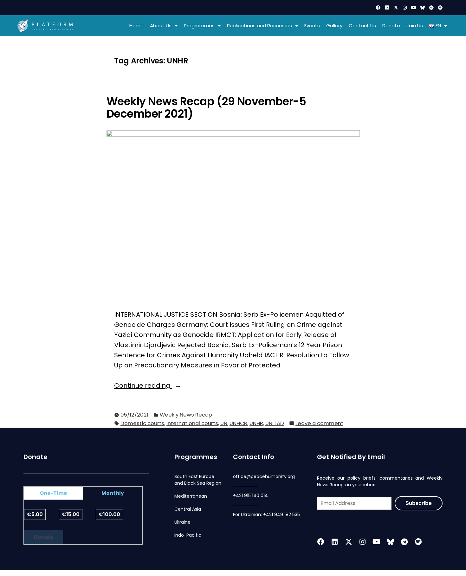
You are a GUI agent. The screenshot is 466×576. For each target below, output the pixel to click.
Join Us (414, 25)
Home (136, 25)
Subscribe (418, 503)
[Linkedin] (387, 7)
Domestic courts (142, 423)
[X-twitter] (396, 7)
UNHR (256, 423)
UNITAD (274, 423)
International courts (192, 423)
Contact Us (362, 25)
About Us (161, 25)
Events (312, 25)
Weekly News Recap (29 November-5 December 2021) (206, 107)
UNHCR (238, 423)
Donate (391, 25)
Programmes (199, 25)
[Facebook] (378, 7)
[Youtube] (413, 7)
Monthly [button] (112, 493)
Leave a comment (319, 423)
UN (223, 423)
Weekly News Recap (186, 414)
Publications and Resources (259, 25)
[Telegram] (431, 7)
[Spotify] (440, 7)
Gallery (334, 25)
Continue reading (161, 385)
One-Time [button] (53, 493)
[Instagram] (404, 7)
